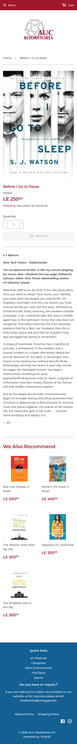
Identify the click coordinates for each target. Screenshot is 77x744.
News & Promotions (38, 667)
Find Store (39, 672)
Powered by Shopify (37, 736)
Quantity (9, 216)
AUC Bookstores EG (42, 732)
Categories (38, 663)
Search (38, 677)
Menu (12, 5)
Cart (71, 5)
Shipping (9, 205)
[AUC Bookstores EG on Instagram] (70, 722)
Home (7, 58)
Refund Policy (24, 714)
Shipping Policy (48, 714)
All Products (38, 658)
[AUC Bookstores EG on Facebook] (63, 722)
